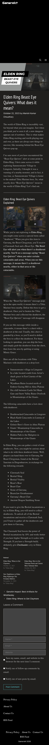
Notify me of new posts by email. (20, 678)
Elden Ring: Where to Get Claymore (22, 599)
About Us (7, 706)
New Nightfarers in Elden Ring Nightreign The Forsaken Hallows (11, 576)
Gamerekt (10, 3)
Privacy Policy (10, 699)
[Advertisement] (24, 31)
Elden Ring (36, 232)
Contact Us (8, 713)
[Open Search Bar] (40, 60)
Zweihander (23, 544)
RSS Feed (7, 720)
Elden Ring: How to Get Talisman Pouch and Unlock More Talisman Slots (33, 563)
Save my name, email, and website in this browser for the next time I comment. (25, 659)
